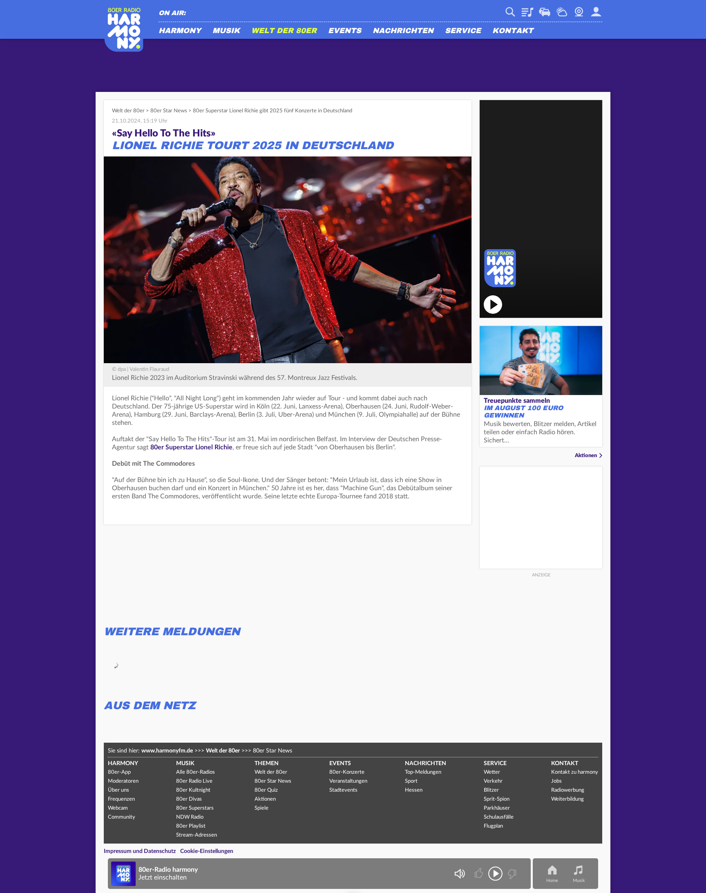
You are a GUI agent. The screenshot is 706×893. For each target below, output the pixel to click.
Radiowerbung (567, 790)
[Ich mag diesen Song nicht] (511, 873)
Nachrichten (403, 31)
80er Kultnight (193, 790)
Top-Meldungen (423, 772)
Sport (411, 781)
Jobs (556, 781)
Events (344, 31)
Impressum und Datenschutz (140, 851)
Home (552, 880)
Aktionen (586, 455)
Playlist (527, 9)
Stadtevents (343, 790)
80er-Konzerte (346, 772)
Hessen (413, 790)
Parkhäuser (497, 808)
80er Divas (189, 799)
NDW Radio (189, 817)
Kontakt (512, 31)
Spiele (261, 808)
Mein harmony (596, 9)
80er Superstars (195, 808)
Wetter (562, 9)
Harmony (180, 31)
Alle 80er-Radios (195, 772)
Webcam (579, 9)
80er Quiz (266, 790)
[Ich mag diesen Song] (479, 873)
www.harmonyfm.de (167, 751)
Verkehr (544, 9)
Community (121, 817)
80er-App (119, 772)
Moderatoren (123, 781)
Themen (267, 763)
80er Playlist (191, 826)
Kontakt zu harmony (574, 772)
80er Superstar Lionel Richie (191, 447)
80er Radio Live (194, 781)
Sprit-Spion (496, 799)
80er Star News (168, 111)
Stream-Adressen (196, 835)
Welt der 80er (284, 31)
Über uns (118, 790)
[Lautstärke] (459, 873)
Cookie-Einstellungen (206, 851)
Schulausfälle (499, 817)
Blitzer (491, 790)
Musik (226, 31)
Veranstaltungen (348, 781)
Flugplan (493, 826)
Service (463, 31)
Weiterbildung (567, 799)
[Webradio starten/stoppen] (495, 873)
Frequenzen (121, 799)
